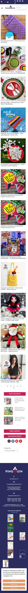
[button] (7, 2)
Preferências (14, 580)
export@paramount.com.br (14, 495)
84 (13, 388)
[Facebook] (17, 1)
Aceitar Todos (14, 588)
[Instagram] (15, 1)
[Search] (25, 7)
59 (7, 386)
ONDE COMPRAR (15, 431)
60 (11, 386)
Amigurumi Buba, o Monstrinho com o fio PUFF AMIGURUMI (20, 409)
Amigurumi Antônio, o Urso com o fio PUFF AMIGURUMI (20, 419)
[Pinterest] (23, 1)
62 (17, 386)
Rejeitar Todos (14, 584)
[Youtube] (20, 1)
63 (20, 386)
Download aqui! (14, 512)
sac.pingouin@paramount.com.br (14, 484)
